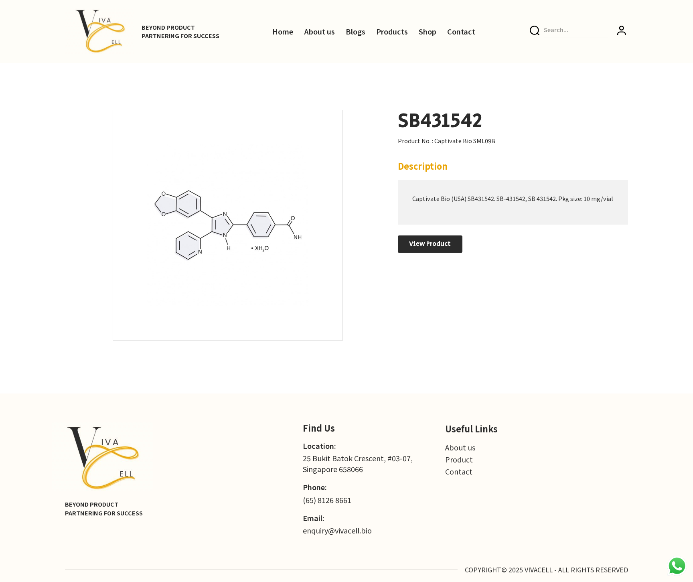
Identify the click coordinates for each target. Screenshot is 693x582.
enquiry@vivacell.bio (337, 530)
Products (392, 31)
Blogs (355, 31)
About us (319, 31)
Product (459, 459)
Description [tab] (423, 166)
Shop (427, 31)
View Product (430, 244)
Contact (461, 31)
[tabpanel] (513, 202)
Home (282, 31)
